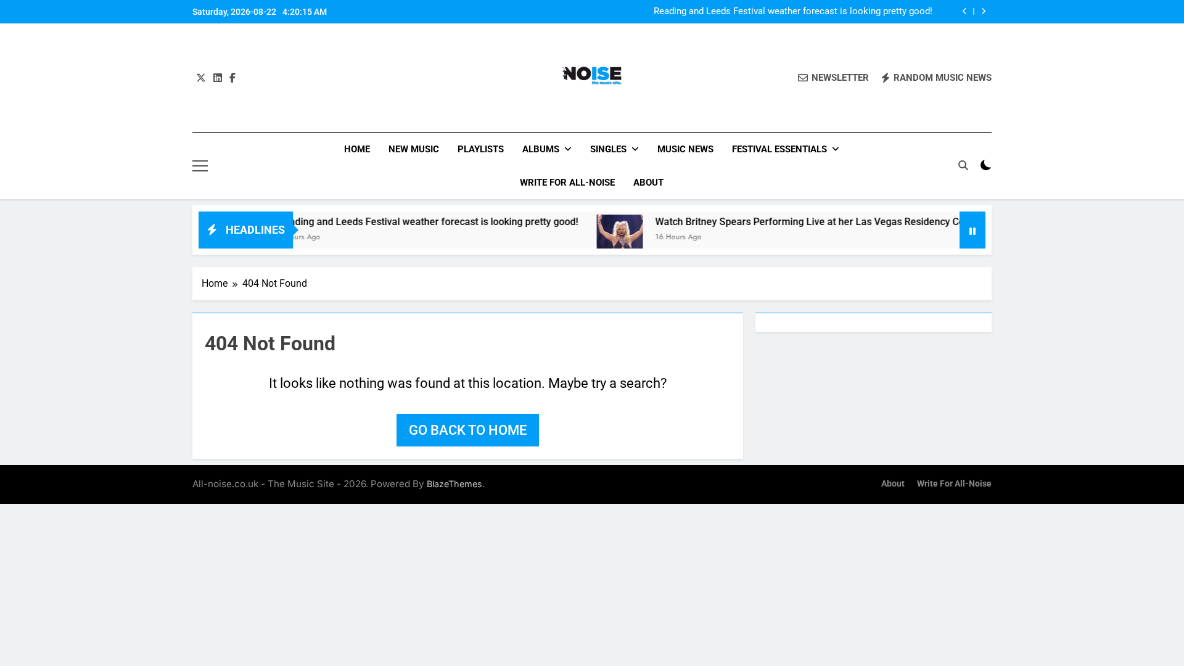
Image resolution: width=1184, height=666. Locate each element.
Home (357, 149)
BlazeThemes (454, 484)
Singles (608, 149)
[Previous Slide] (964, 11)
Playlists (481, 149)
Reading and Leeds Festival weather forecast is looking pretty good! (793, 12)
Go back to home (468, 430)
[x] (201, 78)
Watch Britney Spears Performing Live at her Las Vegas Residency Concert (805, 222)
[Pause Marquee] (972, 230)
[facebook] (232, 78)
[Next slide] (983, 11)
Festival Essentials (779, 149)
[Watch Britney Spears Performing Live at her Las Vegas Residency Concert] (604, 238)
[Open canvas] (200, 165)
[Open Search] (963, 165)
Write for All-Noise (567, 182)
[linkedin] (218, 78)
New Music (413, 149)
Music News (685, 149)
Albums (540, 149)
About (648, 182)
